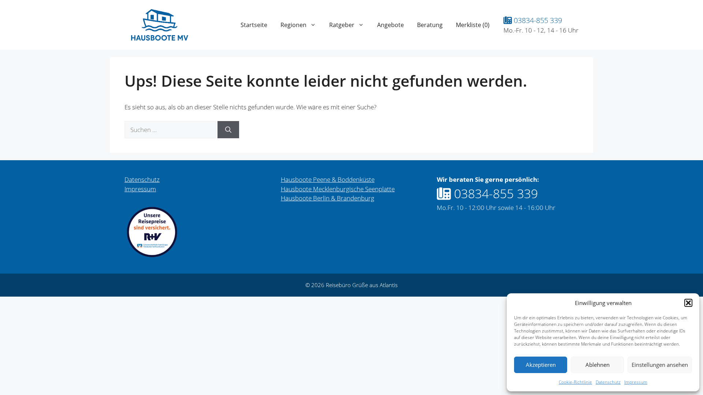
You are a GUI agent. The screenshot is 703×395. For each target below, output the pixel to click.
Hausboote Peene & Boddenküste (328, 179)
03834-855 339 (537, 20)
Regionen (293, 25)
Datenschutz (608, 382)
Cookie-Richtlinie (575, 382)
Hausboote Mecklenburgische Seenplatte (338, 189)
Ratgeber (341, 25)
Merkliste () (473, 25)
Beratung (430, 25)
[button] (688, 302)
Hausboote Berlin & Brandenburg (327, 198)
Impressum (635, 382)
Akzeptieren (541, 364)
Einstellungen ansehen (660, 364)
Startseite (254, 25)
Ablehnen (597, 364)
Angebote (390, 25)
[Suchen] (228, 130)
